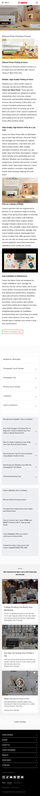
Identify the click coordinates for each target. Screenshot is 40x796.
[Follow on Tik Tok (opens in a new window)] (7, 777)
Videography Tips (9, 378)
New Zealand (17, 783)
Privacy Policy (6, 787)
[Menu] (37, 2)
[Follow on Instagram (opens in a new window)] (3, 777)
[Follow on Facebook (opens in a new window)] (14, 777)
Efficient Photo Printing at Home (14, 500)
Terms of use (15, 787)
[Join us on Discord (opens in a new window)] (22, 777)
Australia (9, 783)
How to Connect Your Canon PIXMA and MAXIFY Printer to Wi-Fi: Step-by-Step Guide (17, 522)
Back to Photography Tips (12, 332)
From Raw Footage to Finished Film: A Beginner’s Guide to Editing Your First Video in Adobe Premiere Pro (17, 430)
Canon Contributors (10, 405)
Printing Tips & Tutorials (11, 387)
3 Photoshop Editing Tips (12, 476)
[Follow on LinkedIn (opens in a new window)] (18, 777)
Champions (7, 396)
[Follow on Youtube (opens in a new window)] (11, 777)
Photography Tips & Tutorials (13, 368)
